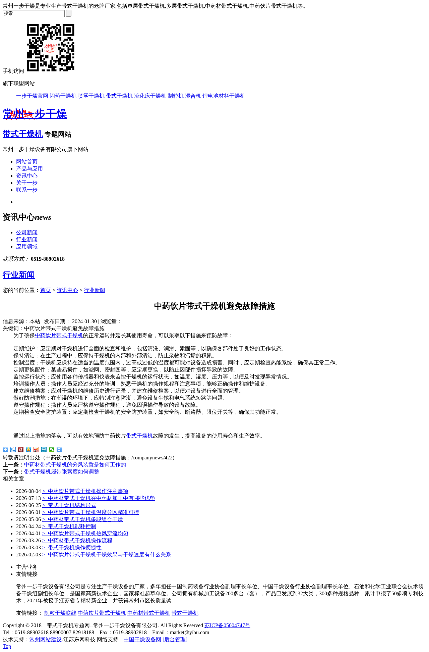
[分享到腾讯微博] (44, 449)
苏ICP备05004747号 (227, 625)
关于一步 (27, 183)
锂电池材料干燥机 (223, 96)
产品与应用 (29, 168)
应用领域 (27, 246)
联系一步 (27, 190)
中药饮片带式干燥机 (59, 335)
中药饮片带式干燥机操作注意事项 (85, 491)
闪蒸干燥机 (63, 96)
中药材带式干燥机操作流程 (77, 540)
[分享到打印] (59, 449)
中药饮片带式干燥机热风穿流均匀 (85, 533)
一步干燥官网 (32, 96)
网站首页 (27, 161)
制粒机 (176, 96)
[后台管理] (175, 639)
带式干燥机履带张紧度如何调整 (61, 471)
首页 (45, 290)
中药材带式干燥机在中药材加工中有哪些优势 (98, 498)
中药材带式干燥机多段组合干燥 (82, 519)
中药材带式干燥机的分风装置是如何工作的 (75, 464)
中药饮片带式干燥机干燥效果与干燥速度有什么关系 (106, 554)
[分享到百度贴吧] (13, 449)
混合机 (193, 96)
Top (7, 646)
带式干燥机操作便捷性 (72, 547)
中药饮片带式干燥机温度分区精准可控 (90, 512)
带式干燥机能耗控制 (69, 526)
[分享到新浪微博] (36, 449)
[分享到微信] (52, 449)
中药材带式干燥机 (148, 613)
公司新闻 (27, 232)
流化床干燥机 (150, 96)
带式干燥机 (119, 96)
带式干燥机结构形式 (69, 505)
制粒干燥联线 (60, 613)
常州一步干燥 (35, 114)
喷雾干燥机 (91, 96)
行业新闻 (27, 239)
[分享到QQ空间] (29, 449)
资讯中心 (27, 176)
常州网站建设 (45, 639)
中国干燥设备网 (142, 639)
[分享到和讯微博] (21, 449)
